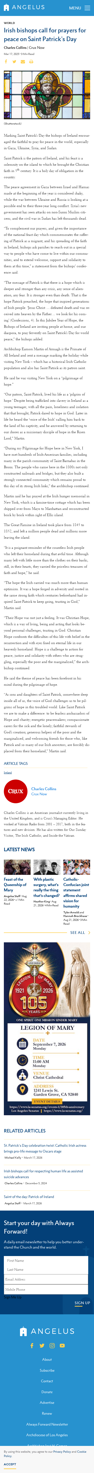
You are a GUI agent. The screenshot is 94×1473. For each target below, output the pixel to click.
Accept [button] (10, 1464)
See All (77, 932)
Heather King (42, 901)
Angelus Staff (12, 896)
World (9, 23)
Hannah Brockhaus (75, 916)
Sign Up (82, 1303)
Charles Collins (15, 47)
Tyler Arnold (71, 912)
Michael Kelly (13, 1158)
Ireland (8, 772)
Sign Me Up (12, 1297)
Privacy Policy (62, 1452)
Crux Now (37, 47)
